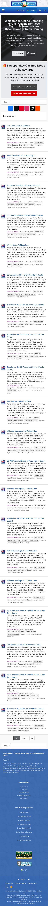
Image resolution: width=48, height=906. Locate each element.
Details (24, 899)
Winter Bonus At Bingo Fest (18, 245)
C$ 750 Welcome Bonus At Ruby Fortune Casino (26, 461)
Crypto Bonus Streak (24, 828)
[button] (3, 10)
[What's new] (40, 10)
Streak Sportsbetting (24, 840)
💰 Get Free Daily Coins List (24, 93)
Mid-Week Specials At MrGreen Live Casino (24, 645)
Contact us (9, 883)
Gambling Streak (24, 820)
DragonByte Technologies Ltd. (32, 897)
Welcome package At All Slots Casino (22, 431)
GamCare (24, 790)
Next (24, 738)
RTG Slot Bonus (24, 836)
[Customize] (29, 879)
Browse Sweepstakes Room (24, 87)
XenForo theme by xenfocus (26, 903)
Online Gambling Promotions (26, 147)
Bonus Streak (24, 812)
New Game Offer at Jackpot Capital (21, 155)
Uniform (22, 879)
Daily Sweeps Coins (24, 824)
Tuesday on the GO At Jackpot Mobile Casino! (25, 709)
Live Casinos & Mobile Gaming (15, 326)
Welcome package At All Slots (19, 401)
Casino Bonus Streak (24, 816)
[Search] (45, 10)
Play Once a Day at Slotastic (18, 126)
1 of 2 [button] (16, 738)
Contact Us (24, 798)
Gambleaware (24, 792)
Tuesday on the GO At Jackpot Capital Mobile (25, 305)
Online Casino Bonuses (24, 832)
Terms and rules (20, 883)
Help (6, 887)
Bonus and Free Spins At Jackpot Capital (23, 185)
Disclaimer (24, 787)
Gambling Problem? (24, 795)
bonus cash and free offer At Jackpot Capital (25, 215)
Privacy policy (33, 883)
